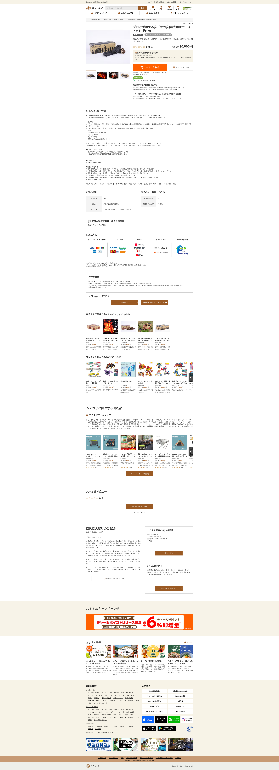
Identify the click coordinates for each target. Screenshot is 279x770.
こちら (106, 266)
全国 (87, 532)
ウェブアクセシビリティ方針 (164, 758)
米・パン (104, 692)
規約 (122, 758)
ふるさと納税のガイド (153, 8)
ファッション (112, 700)
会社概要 (127, 760)
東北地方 (99, 726)
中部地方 (114, 726)
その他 (137, 700)
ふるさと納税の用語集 (154, 701)
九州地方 (98, 729)
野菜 (122, 692)
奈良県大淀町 (138, 35)
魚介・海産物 (95, 692)
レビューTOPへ (139, 512)
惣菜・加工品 (130, 695)
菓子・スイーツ (115, 695)
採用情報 (151, 760)
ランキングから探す (92, 707)
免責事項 (178, 758)
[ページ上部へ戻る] (271, 756)
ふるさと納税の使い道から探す (106, 732)
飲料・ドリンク (103, 695)
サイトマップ (102, 758)
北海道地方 (91, 726)
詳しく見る (169, 553)
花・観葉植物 (129, 700)
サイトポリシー (113, 758)
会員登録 (180, 701)
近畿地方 (122, 726)
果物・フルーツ (114, 692)
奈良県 (94, 532)
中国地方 (130, 726)
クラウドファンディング (186, 2)
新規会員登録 (160, 2)
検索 (142, 8)
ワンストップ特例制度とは (154, 696)
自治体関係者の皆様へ (139, 760)
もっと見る (189, 642)
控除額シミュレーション (180, 691)
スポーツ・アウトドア (110, 209)
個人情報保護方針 (131, 758)
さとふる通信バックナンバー (154, 711)
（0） (151, 47)
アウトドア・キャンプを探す (139, 474)
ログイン (150, 2)
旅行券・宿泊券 (106, 698)
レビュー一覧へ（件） (139, 506)
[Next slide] (191, 377)
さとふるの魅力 (180, 711)
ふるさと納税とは (154, 691)
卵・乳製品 (129, 692)
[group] (108, 47)
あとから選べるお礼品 (100, 703)
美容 (104, 700)
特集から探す (90, 732)
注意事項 (137, 74)
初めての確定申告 (180, 696)
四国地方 (90, 729)
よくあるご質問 (171, 2)
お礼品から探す (90, 690)
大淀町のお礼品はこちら (169, 588)
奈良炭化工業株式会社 (111, 204)
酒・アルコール (92, 695)
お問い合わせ (124, 302)
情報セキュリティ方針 (146, 758)
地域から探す (90, 723)
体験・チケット (118, 698)
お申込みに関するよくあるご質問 (154, 302)
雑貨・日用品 (129, 698)
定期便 (90, 703)
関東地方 (107, 726)
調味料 (90, 698)
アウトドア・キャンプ (125, 209)
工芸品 (121, 700)
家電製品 (96, 698)
